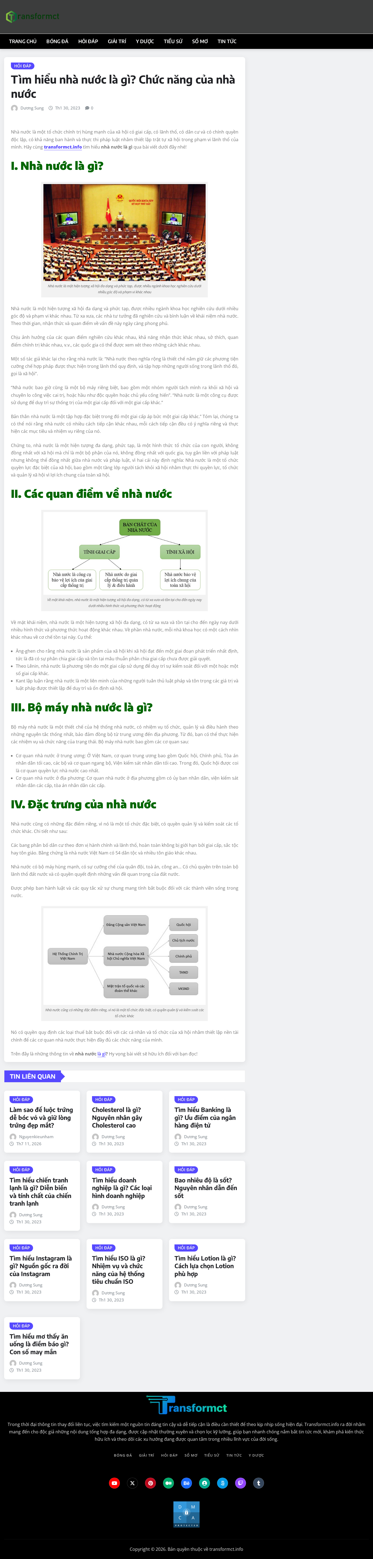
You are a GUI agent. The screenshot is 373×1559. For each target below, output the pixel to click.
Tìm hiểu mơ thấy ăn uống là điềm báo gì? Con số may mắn (39, 1344)
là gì (101, 1054)
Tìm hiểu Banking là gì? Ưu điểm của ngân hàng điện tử (205, 1117)
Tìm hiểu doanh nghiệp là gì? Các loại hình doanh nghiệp (122, 1187)
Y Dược (145, 41)
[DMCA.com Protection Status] (186, 1514)
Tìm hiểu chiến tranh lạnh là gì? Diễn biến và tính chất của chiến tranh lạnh (40, 1191)
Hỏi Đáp (88, 41)
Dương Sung (32, 108)
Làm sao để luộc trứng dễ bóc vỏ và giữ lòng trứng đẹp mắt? (41, 1117)
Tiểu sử (173, 41)
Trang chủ (23, 41)
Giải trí (117, 41)
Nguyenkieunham (36, 1136)
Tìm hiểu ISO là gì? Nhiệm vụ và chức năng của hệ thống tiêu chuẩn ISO (118, 1269)
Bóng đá (57, 41)
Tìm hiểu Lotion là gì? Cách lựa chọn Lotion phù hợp (205, 1265)
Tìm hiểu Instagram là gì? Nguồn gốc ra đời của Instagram (41, 1265)
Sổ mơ (200, 41)
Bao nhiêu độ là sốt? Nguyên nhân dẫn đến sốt (205, 1187)
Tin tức (227, 41)
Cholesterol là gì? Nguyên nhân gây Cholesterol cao (117, 1117)
